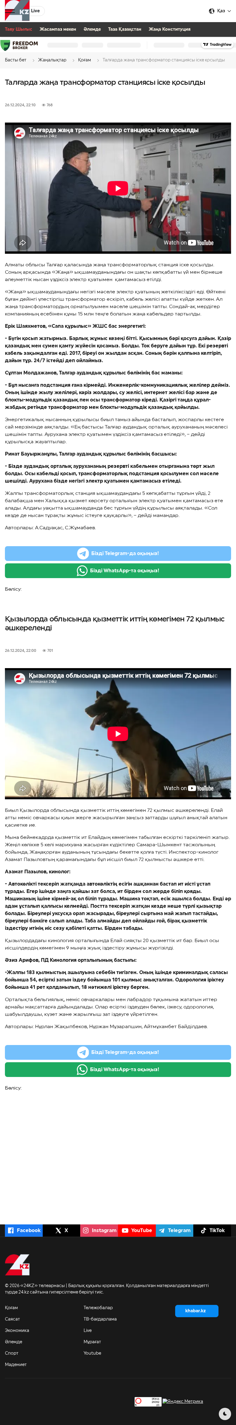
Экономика (17, 1331)
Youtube (92, 1353)
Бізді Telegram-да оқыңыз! (125, 553)
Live (88, 1331)
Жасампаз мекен (58, 29)
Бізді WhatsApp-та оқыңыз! (124, 570)
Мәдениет (16, 1365)
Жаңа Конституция (170, 29)
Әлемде (92, 29)
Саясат (12, 1319)
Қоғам (11, 1308)
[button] (10, 11)
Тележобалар (98, 1308)
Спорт (11, 1353)
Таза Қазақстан (124, 29)
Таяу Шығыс (18, 29)
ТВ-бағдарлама (100, 1319)
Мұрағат (92, 1342)
